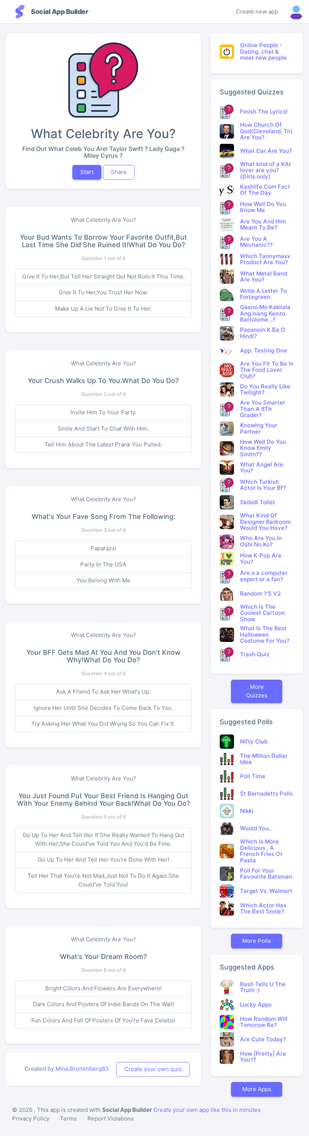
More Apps (256, 1089)
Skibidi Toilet (257, 502)
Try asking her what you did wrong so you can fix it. (103, 723)
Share (119, 171)
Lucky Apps (256, 1004)
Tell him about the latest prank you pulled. (103, 444)
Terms (68, 1118)
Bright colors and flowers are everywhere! (103, 988)
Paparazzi (103, 548)
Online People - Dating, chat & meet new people (263, 51)
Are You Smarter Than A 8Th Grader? (262, 409)
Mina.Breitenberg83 (82, 1068)
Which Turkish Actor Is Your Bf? (263, 485)
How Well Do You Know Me (263, 207)
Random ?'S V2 (260, 593)
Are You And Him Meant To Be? (263, 224)
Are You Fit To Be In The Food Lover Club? (267, 370)
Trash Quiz (254, 654)
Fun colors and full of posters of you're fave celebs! (103, 1020)
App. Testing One (263, 350)
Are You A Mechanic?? (256, 242)
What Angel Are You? (261, 467)
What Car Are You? (266, 150)
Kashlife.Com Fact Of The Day (265, 190)
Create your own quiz (153, 1069)
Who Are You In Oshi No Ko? (261, 541)
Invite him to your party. (103, 412)
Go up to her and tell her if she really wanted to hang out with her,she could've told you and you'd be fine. (103, 839)
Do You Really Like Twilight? (265, 389)
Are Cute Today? (263, 1039)
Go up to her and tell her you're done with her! (103, 859)
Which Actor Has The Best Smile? (263, 908)
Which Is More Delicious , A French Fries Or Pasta (261, 851)
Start (86, 171)
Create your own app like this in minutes (207, 1109)
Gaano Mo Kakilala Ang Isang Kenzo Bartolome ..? (265, 313)
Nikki (246, 810)
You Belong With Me (103, 580)
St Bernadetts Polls (266, 793)
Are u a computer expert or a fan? (264, 576)
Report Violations (110, 1118)
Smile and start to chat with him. (103, 428)
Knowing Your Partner (258, 428)
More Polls (256, 940)
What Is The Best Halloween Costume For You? (264, 634)
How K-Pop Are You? (260, 558)
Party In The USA (103, 564)
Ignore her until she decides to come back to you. (103, 707)
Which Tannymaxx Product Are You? (265, 259)
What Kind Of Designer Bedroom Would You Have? (265, 521)
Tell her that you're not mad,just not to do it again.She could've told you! (103, 880)
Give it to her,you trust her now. (103, 292)
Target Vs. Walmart (266, 890)
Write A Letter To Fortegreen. (263, 294)
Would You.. (256, 828)
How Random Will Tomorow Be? (264, 1022)
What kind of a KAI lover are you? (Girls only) (265, 170)
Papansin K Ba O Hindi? (262, 333)
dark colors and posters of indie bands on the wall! (103, 1004)
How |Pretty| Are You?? (263, 1057)
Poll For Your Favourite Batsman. (267, 873)
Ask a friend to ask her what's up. (103, 691)
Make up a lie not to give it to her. (103, 308)
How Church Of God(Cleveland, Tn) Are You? (266, 131)
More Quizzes (257, 691)
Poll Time (252, 776)
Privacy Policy (30, 1118)
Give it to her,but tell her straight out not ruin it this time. (103, 276)
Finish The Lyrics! (264, 111)
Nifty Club (254, 741)
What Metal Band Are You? (263, 276)
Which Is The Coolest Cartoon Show (262, 613)
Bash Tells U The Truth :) (263, 987)
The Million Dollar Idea (264, 759)
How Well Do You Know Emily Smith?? (263, 448)
